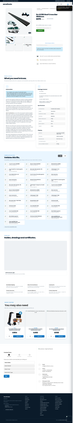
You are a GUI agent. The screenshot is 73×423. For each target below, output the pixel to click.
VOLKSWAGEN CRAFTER (45, 8)
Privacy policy (57, 405)
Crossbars (26, 401)
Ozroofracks (7, 4)
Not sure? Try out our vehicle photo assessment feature (50, 56)
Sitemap (41, 401)
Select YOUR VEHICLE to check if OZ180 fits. (48, 63)
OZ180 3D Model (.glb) (10, 272)
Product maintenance (43, 410)
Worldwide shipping (58, 402)
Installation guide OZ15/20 (44, 405)
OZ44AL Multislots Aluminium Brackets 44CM (56, 329)
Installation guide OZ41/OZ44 (44, 402)
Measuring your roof (43, 399)
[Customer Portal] (65, 4)
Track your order (27, 407)
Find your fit (27, 404)
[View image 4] (10, 47)
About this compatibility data (11, 226)
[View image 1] (10, 39)
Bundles (26, 402)
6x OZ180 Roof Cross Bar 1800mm (54, 8)
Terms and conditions (58, 404)
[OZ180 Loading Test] (28, 47)
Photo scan (27, 405)
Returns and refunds (58, 399)
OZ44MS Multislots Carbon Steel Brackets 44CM (35, 329)
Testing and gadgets (43, 407)
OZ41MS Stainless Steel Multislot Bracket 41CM (15, 329)
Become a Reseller (9, 409)
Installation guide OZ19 (43, 404)
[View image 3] (28, 39)
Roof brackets (27, 399)
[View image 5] (19, 47)
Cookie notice (57, 407)
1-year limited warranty (58, 401)
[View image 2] (19, 39)
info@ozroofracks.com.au (47, 366)
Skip (6, 376)
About (41, 413)
